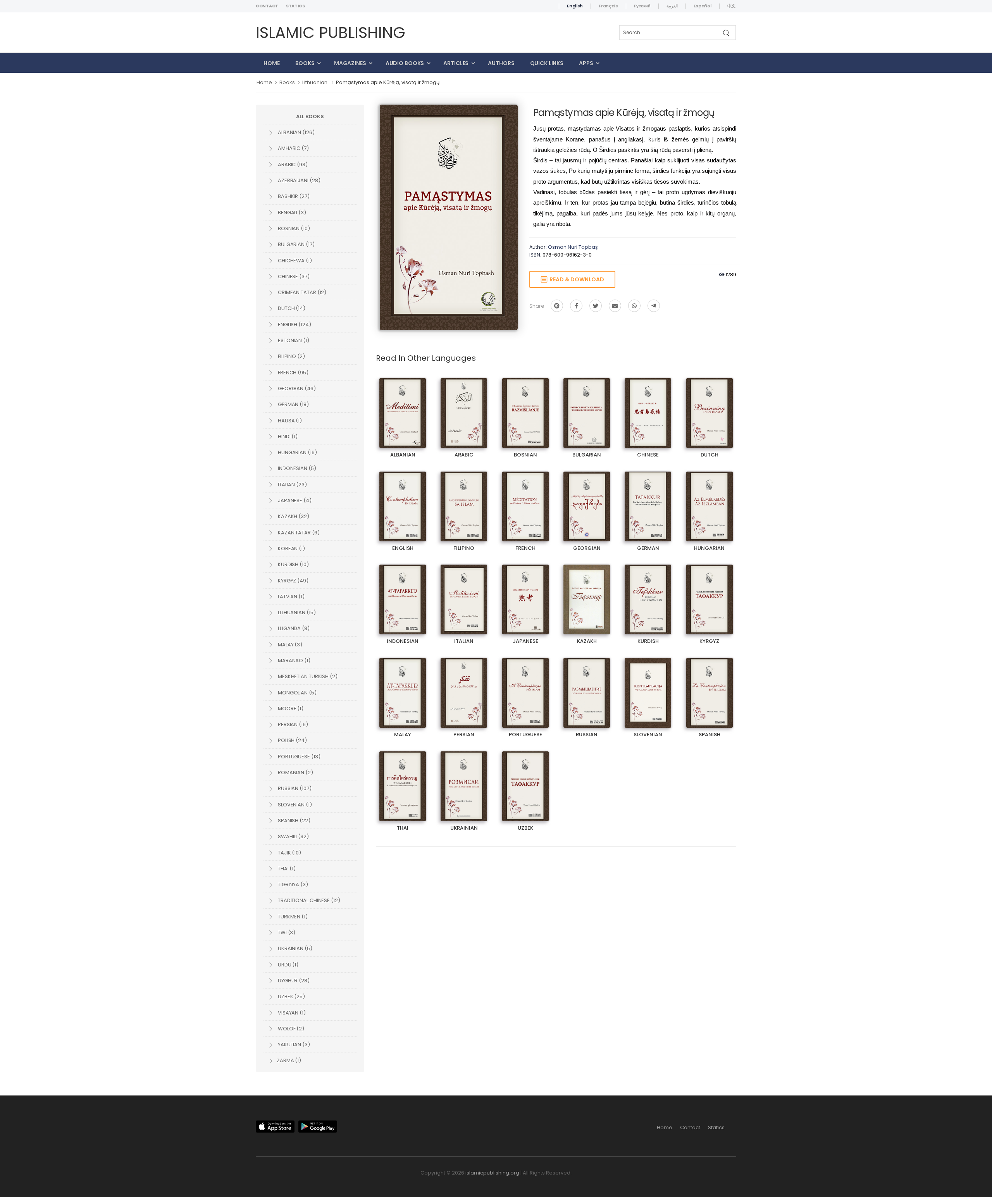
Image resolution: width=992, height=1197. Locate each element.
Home (272, 63)
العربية (672, 6)
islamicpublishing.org (492, 1172)
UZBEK (525, 779)
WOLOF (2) (290, 1028)
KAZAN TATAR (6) (298, 532)
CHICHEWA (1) (294, 260)
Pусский (642, 6)
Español (702, 6)
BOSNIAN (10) (293, 228)
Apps (586, 63)
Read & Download (575, 279)
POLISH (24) (292, 740)
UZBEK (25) (291, 996)
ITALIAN (464, 593)
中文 (731, 6)
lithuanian (314, 82)
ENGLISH (403, 500)
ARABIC (463, 406)
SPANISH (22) (293, 820)
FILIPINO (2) (291, 356)
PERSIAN (463, 686)
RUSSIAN (587, 686)
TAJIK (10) (289, 852)
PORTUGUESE (525, 686)
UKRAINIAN (464, 779)
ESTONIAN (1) (293, 340)
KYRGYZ (709, 593)
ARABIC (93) (292, 164)
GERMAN (648, 500)
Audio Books (405, 63)
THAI (402, 779)
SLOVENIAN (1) (294, 804)
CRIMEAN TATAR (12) (301, 292)
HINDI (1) (287, 436)
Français (608, 6)
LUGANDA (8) (293, 628)
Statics (295, 6)
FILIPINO (464, 500)
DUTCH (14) (291, 308)
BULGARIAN (587, 406)
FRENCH (525, 500)
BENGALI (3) (291, 212)
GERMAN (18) (293, 404)
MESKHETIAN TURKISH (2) (307, 676)
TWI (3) (286, 932)
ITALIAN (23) (292, 484)
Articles (455, 63)
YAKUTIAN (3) (293, 1044)
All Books (310, 116)
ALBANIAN (403, 406)
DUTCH (709, 406)
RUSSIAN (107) (294, 788)
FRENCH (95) (292, 372)
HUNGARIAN (709, 500)
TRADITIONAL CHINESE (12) (308, 900)
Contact (267, 6)
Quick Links (547, 63)
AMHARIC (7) (293, 148)
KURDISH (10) (293, 564)
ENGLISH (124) (294, 324)
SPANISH (710, 686)
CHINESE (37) (293, 276)
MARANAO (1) (293, 660)
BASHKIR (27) (293, 196)
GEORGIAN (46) (296, 388)
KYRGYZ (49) (292, 580)
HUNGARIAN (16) (297, 452)
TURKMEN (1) (292, 916)
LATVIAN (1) (291, 596)
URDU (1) (287, 964)
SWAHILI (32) (293, 836)
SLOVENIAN (648, 686)
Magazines (350, 63)
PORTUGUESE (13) (298, 756)
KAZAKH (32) (293, 516)
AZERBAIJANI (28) (298, 180)
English (575, 6)
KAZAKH (587, 593)
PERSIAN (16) (292, 724)
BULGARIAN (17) (296, 244)
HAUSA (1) (289, 420)
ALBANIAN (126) (296, 132)
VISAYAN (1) (291, 1012)
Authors (501, 63)
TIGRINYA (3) (292, 884)
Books (305, 63)
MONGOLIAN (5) (297, 692)
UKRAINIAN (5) (294, 948)
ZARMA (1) (288, 1060)
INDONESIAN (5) (296, 468)
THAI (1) (286, 868)
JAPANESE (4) (294, 500)
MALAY (402, 686)
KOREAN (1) (291, 548)
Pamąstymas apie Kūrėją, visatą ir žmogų (387, 82)
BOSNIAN (525, 406)
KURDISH (648, 593)
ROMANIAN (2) (295, 772)
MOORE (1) (290, 708)
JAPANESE (525, 593)
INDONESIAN (402, 593)
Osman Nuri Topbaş (573, 247)
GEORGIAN (586, 500)
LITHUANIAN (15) (296, 612)
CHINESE (648, 406)
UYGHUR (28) (293, 980)
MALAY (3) (289, 644)
